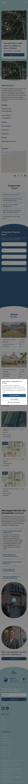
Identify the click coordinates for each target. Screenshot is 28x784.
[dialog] (14, 392)
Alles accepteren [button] (14, 395)
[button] (14, 402)
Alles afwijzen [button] (14, 399)
